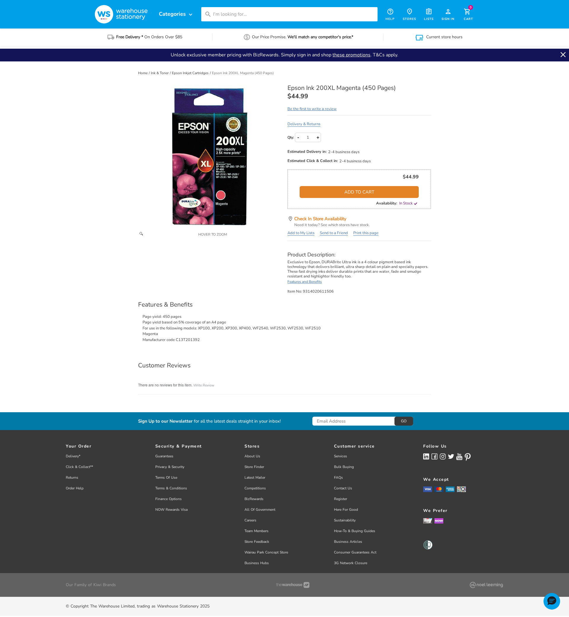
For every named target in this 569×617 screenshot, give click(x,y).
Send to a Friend (334, 233)
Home (143, 73)
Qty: (290, 137)
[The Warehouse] (293, 585)
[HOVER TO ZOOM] (210, 156)
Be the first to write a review (312, 109)
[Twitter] (451, 456)
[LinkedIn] (426, 456)
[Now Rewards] (438, 521)
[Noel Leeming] (486, 585)
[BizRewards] (427, 521)
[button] (552, 601)
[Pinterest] (468, 457)
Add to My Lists (300, 233)
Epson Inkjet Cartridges (191, 73)
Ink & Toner (160, 73)
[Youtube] (459, 456)
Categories (176, 14)
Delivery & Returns (303, 124)
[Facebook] (434, 456)
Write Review (203, 385)
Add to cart (359, 192)
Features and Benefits (304, 281)
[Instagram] (443, 456)
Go (404, 421)
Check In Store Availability (320, 219)
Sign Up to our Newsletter (165, 421)
